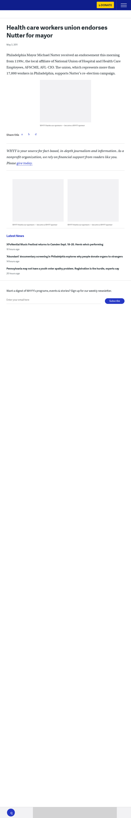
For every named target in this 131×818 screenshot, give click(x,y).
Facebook (22, 134)
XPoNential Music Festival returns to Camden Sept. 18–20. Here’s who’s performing (54, 244)
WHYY (12, 5)
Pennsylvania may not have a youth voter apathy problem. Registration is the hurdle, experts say (62, 268)
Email (35, 134)
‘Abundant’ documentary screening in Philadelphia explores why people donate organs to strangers (64, 256)
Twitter (28, 134)
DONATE (106, 5)
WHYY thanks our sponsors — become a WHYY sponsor (62, 125)
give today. (25, 163)
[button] (11, 812)
